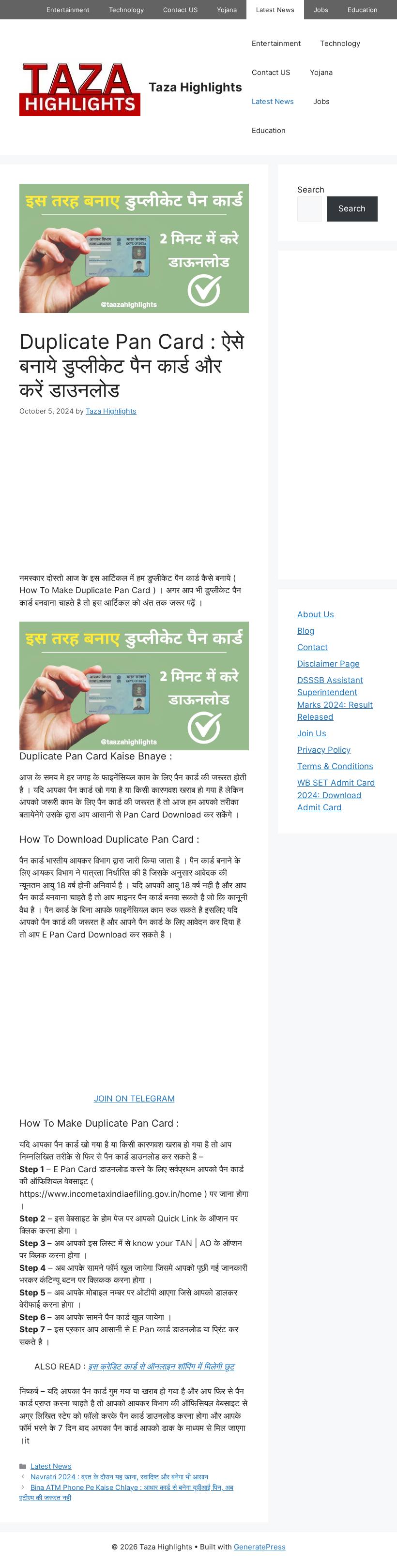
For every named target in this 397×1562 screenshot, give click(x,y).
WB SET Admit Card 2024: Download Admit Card (336, 795)
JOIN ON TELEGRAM (134, 1098)
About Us (315, 614)
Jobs (321, 10)
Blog (305, 631)
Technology (126, 10)
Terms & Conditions (335, 766)
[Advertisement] (134, 500)
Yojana (227, 10)
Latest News (275, 10)
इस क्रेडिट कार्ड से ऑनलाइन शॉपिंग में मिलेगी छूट (161, 1366)
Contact (312, 647)
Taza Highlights (195, 87)
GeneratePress (260, 1546)
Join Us (311, 733)
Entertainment (68, 10)
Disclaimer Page (328, 664)
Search (310, 189)
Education (363, 10)
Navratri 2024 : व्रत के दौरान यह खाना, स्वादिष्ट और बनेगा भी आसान (119, 1477)
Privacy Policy (324, 750)
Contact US (180, 10)
